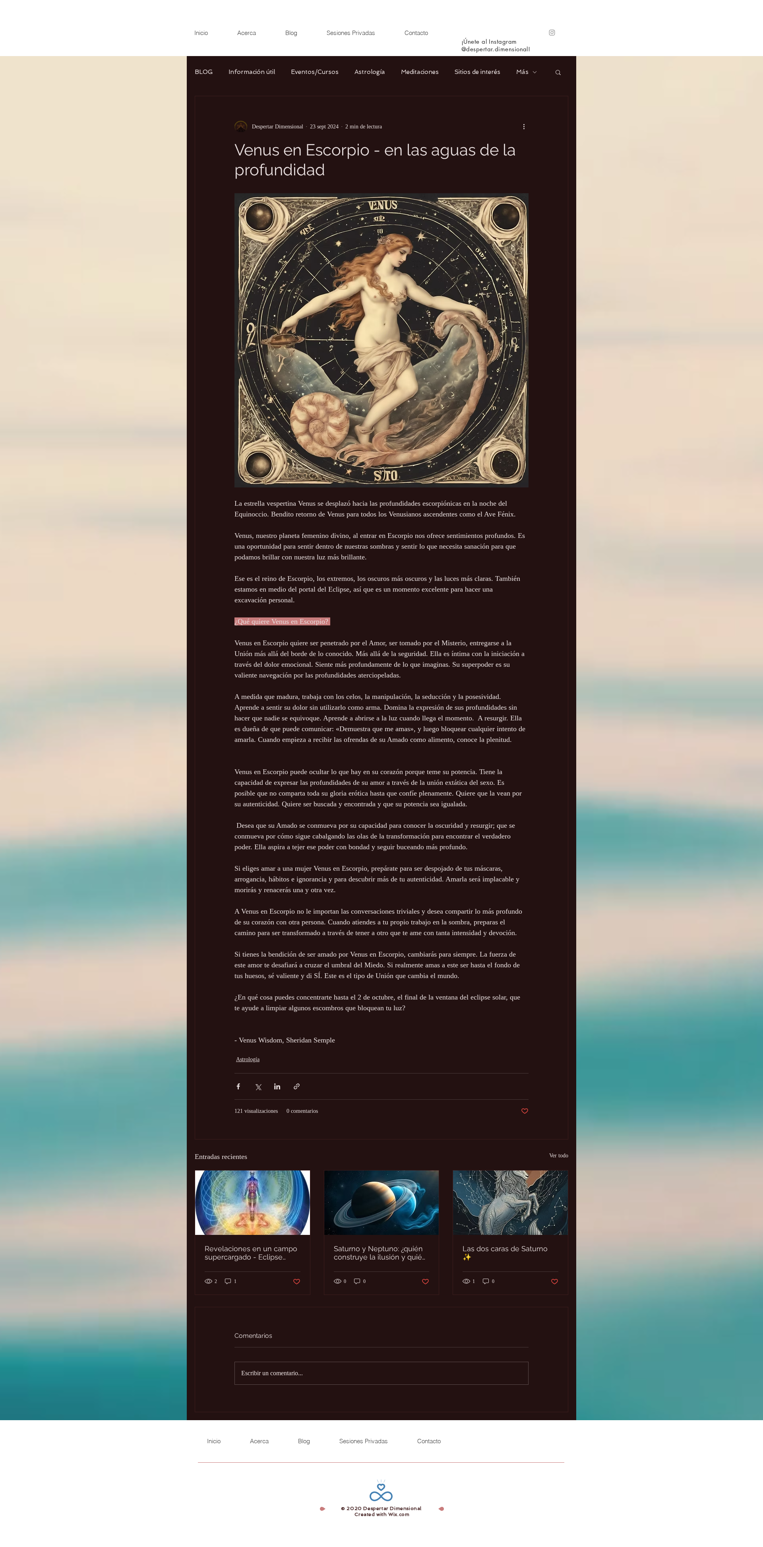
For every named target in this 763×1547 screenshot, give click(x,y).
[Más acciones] (524, 126)
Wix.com (398, 1514)
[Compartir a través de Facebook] (238, 1086)
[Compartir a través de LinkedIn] (277, 1086)
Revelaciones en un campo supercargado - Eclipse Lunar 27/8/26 (251, 1252)
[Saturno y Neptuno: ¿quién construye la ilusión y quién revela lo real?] (381, 1202)
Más (522, 72)
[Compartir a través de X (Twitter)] (257, 1086)
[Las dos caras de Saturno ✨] (510, 1202)
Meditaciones (420, 72)
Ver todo (558, 1156)
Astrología (369, 72)
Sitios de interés (477, 72)
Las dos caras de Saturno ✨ (505, 1252)
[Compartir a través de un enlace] (296, 1086)
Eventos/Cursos (315, 72)
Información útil (252, 72)
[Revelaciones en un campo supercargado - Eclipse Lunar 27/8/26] (252, 1202)
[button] (558, 72)
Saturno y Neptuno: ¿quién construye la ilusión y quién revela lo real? (380, 1252)
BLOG (204, 72)
